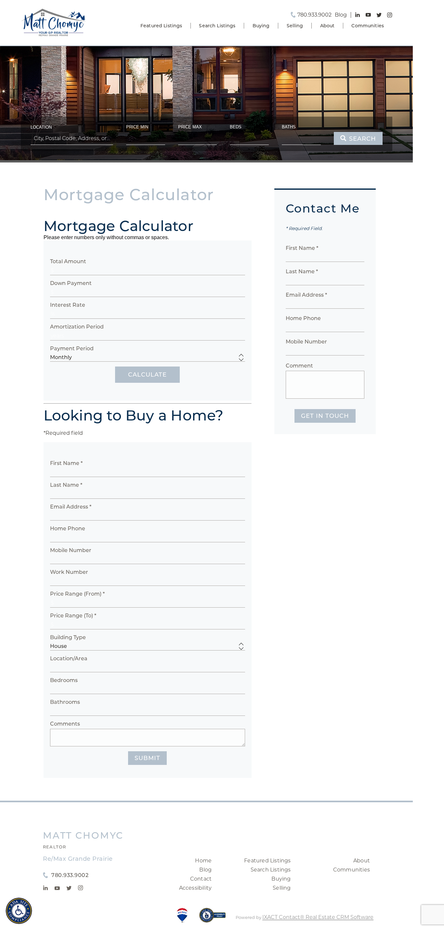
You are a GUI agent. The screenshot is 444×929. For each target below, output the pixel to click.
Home (203, 861)
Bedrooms (64, 680)
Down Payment (71, 283)
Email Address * (70, 507)
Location (41, 127)
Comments (65, 724)
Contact (201, 879)
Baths (289, 126)
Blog (205, 870)
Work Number (69, 572)
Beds (236, 126)
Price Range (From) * (77, 594)
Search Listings (217, 26)
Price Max (190, 126)
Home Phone (67, 528)
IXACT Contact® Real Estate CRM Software (317, 917)
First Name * (66, 463)
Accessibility (195, 888)
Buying (261, 26)
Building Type (68, 637)
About (327, 26)
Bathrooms (65, 702)
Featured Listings (161, 26)
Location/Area (68, 658)
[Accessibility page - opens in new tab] (212, 918)
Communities (367, 26)
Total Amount (68, 261)
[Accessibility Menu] (18, 911)
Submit (147, 758)
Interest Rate (67, 305)
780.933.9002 (314, 15)
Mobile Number (70, 550)
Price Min (137, 126)
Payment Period (72, 348)
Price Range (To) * (73, 616)
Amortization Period (77, 327)
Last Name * (66, 485)
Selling (295, 26)
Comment (299, 366)
